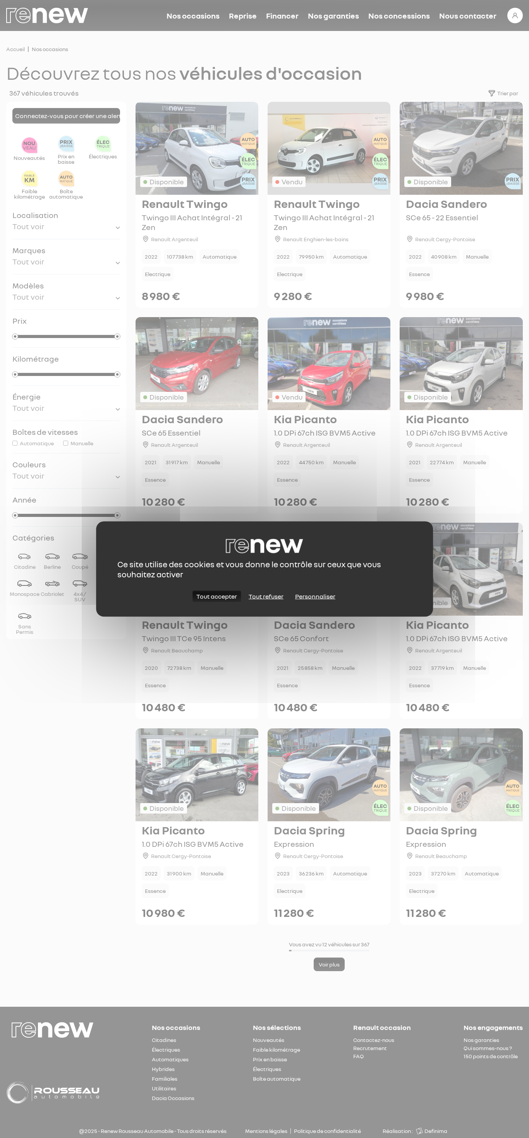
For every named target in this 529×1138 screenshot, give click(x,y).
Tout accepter (216, 596)
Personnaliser (315, 596)
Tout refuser (266, 596)
